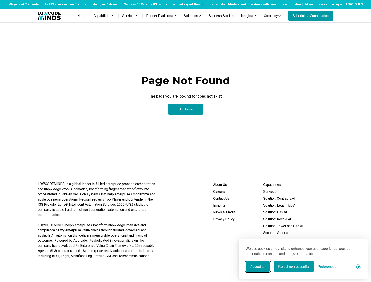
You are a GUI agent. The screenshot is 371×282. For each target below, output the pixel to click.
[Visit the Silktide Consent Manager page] (358, 266)
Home (81, 16)
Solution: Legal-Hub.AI (279, 205)
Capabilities (272, 185)
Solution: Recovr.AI (277, 219)
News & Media (224, 212)
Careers (219, 192)
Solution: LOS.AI (275, 212)
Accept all (257, 266)
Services (270, 192)
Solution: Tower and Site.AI (283, 226)
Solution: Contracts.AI (279, 198)
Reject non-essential (294, 266)
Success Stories (221, 16)
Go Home (186, 109)
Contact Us (221, 198)
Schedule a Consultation (311, 16)
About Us (220, 185)
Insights (219, 205)
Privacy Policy (224, 219)
